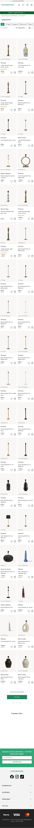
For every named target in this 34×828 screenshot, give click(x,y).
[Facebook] (11, 777)
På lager (8, 24)
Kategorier (15, 24)
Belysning (4, 15)
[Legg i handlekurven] (15, 72)
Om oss (5, 806)
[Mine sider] (19, 5)
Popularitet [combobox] (21, 28)
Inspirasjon (6, 799)
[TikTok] (22, 777)
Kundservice (6, 786)
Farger (30, 24)
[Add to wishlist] (11, 72)
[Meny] (31, 5)
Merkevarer (23, 24)
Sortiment (6, 792)
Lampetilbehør (13, 15)
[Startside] (7, 5)
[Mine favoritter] (23, 5)
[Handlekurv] (27, 5)
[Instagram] (17, 777)
